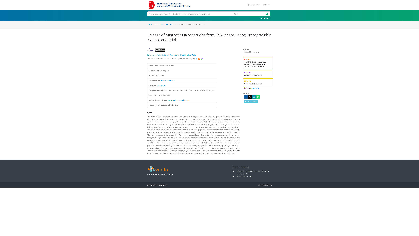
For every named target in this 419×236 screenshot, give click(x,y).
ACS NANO (162, 85)
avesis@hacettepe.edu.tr (244, 176)
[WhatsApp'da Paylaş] (258, 97)
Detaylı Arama (265, 18)
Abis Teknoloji (262, 185)
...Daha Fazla (191, 55)
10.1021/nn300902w (168, 80)
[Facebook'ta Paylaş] (246, 97)
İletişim (170, 174)
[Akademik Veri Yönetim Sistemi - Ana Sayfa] (152, 5)
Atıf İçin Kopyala (252, 101)
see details (255, 88)
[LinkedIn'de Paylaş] (254, 97)
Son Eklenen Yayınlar (164, 24)
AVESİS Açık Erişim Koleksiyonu (179, 100)
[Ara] (266, 14)
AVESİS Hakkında (160, 174)
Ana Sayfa (151, 24)
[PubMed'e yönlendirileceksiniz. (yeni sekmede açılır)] (197, 59)
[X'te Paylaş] (250, 97)
